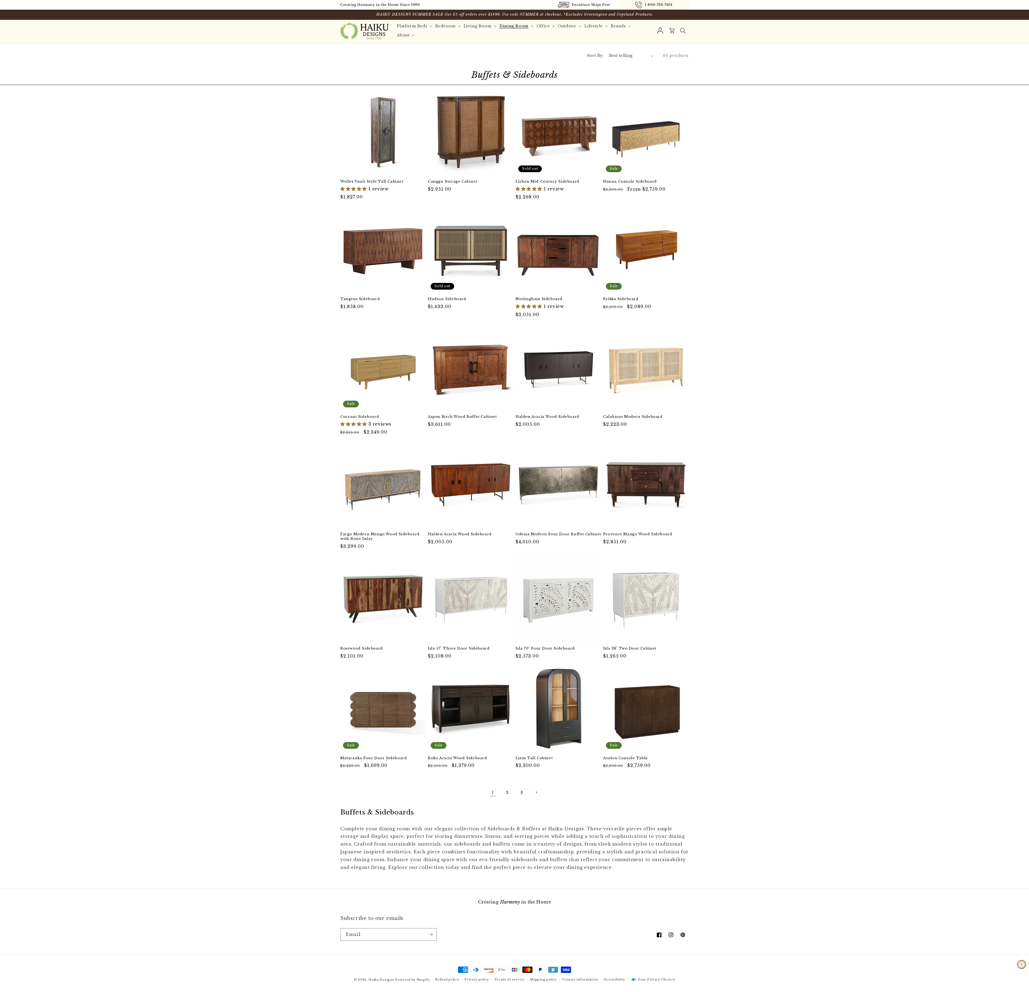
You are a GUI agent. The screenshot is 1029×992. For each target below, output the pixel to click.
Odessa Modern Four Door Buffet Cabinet (558, 534)
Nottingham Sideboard (539, 299)
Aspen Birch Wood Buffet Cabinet (462, 417)
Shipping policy (543, 979)
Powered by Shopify (412, 980)
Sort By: (595, 55)
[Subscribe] (431, 934)
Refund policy (447, 979)
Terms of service (509, 979)
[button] (683, 30)
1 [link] (493, 792)
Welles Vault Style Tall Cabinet (372, 181)
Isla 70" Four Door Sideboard (545, 648)
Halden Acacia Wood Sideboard (547, 417)
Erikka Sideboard (621, 299)
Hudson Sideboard (447, 299)
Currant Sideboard (359, 417)
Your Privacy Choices (656, 979)
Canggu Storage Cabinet (452, 181)
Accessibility (614, 979)
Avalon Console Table (625, 758)
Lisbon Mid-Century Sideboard (547, 181)
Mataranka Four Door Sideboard (373, 758)
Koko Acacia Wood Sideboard (457, 758)
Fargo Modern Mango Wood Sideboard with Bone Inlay (380, 536)
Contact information (580, 979)
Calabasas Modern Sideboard (633, 417)
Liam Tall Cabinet (534, 758)
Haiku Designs (381, 980)
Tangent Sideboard (360, 299)
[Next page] (536, 792)
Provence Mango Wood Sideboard (637, 534)
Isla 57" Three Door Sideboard (459, 648)
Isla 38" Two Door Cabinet (629, 648)
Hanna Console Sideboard (630, 181)
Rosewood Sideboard (361, 648)
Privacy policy (476, 979)
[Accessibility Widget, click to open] (1021, 964)
